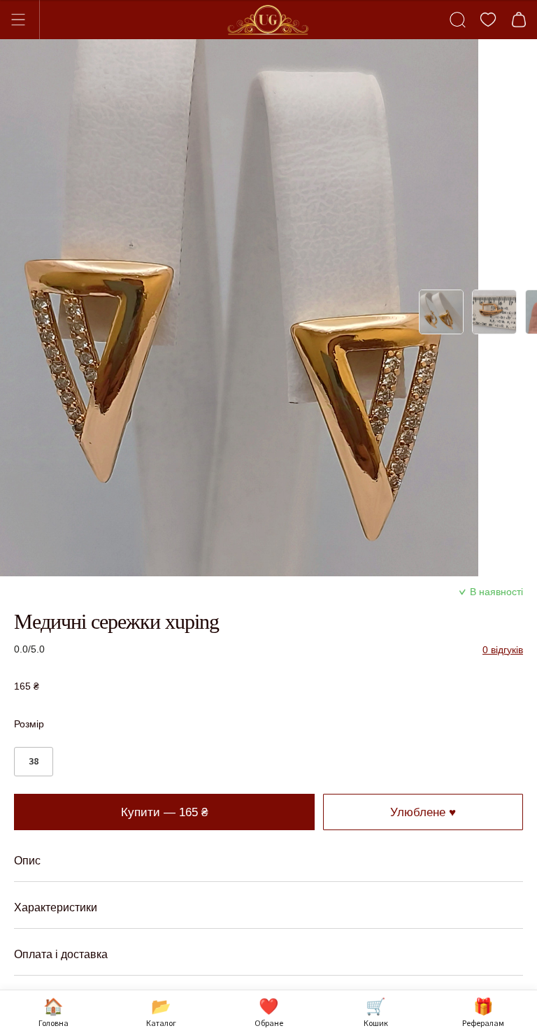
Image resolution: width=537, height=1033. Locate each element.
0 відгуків (502, 649)
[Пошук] (457, 19)
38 (33, 761)
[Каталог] (24, 19)
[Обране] (488, 19)
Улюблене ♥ (423, 812)
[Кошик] (519, 19)
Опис (27, 861)
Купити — (164, 812)
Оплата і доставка (61, 954)
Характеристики (55, 907)
